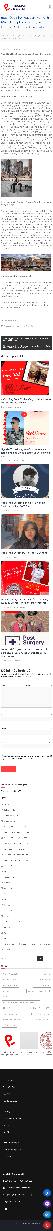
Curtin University (10, 974)
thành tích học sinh (11, 1020)
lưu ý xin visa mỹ (10, 1014)
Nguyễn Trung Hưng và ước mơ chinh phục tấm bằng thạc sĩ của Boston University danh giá (26, 453)
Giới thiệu (7, 1111)
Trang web (26, 742)
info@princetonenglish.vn (17, 1188)
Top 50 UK (7, 938)
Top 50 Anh (8, 927)
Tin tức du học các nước (12, 922)
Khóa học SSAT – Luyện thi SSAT (16, 855)
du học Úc (7, 997)
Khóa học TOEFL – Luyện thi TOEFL (17, 860)
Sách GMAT (9, 877)
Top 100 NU (8, 1080)
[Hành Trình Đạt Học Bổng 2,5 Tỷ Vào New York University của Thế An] (25, 481)
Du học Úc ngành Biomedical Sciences (20, 1002)
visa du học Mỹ (43, 1020)
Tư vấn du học (9, 950)
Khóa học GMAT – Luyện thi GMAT (17, 832)
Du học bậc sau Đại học (12, 815)
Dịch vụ (6, 1125)
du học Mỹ (8, 991)
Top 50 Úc (7, 933)
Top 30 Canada (10, 1101)
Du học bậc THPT (10, 821)
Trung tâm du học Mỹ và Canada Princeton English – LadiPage (27, 944)
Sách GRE (8, 883)
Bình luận (26, 686)
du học (47, 974)
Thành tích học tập (12, 1149)
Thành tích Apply (11, 1143)
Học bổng (7, 1008)
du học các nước (42, 985)
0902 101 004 (11, 1181)
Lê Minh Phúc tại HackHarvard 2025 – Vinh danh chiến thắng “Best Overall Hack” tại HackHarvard (24, 653)
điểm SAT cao (9, 1025)
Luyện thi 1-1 (8, 866)
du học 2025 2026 (11, 980)
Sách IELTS (8, 888)
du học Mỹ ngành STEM (39, 991)
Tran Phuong (20, 49)
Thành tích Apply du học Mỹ (14, 326)
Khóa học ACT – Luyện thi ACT (15, 827)
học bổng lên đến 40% (39, 1008)
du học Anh (44, 980)
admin (18, 407)
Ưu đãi (6, 1132)
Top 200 (7, 1094)
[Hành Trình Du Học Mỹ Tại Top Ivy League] (25, 531)
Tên (26, 715)
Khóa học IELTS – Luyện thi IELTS (16, 843)
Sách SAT (7, 894)
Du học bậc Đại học (11, 810)
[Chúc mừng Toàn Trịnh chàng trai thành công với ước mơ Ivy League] (25, 377)
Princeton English (33, 1223)
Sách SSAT (7, 899)
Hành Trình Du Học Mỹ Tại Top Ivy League (24, 552)
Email (26, 729)
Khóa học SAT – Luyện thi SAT (15, 849)
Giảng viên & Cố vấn (12, 1118)
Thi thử (6, 1163)
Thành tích (15, 33)
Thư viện (7, 916)
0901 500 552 (26, 1181)
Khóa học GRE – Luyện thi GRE (15, 838)
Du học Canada (10, 985)
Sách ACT (7, 871)
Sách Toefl (7, 905)
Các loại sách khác (10, 804)
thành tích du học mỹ (40, 1014)
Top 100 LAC (9, 1087)
